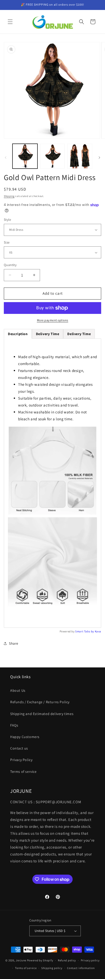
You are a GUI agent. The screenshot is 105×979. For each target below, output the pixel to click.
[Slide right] (99, 157)
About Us (17, 690)
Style (7, 219)
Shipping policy (51, 968)
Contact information (81, 968)
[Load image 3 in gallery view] (79, 156)
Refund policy (67, 960)
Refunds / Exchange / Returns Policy (40, 702)
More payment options (52, 320)
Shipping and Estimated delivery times (41, 713)
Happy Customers (25, 736)
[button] (10, 21)
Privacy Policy (21, 759)
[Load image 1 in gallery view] (24, 156)
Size (7, 242)
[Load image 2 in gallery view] (52, 156)
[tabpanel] (52, 483)
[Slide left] (5, 157)
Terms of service (23, 771)
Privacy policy (90, 960)
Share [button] (13, 643)
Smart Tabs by (85, 631)
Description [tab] (18, 334)
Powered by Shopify (40, 960)
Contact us (19, 748)
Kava (98, 631)
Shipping (9, 196)
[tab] (47, 334)
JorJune (21, 960)
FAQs (14, 725)
